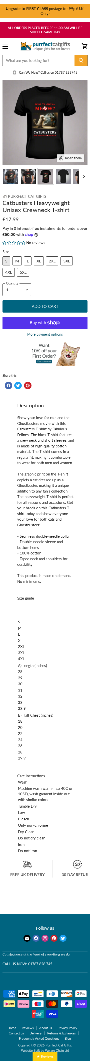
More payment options (45, 334)
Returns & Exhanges (61, 1033)
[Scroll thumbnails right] (83, 176)
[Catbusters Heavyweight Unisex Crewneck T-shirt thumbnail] (11, 176)
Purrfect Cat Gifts (27, 196)
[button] (14, 242)
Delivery (36, 1033)
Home (12, 1028)
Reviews (28, 1028)
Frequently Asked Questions (39, 1038)
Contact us (16, 1033)
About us (45, 1028)
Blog (68, 1038)
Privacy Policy (67, 1028)
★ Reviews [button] (45, 1056)
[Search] (81, 60)
